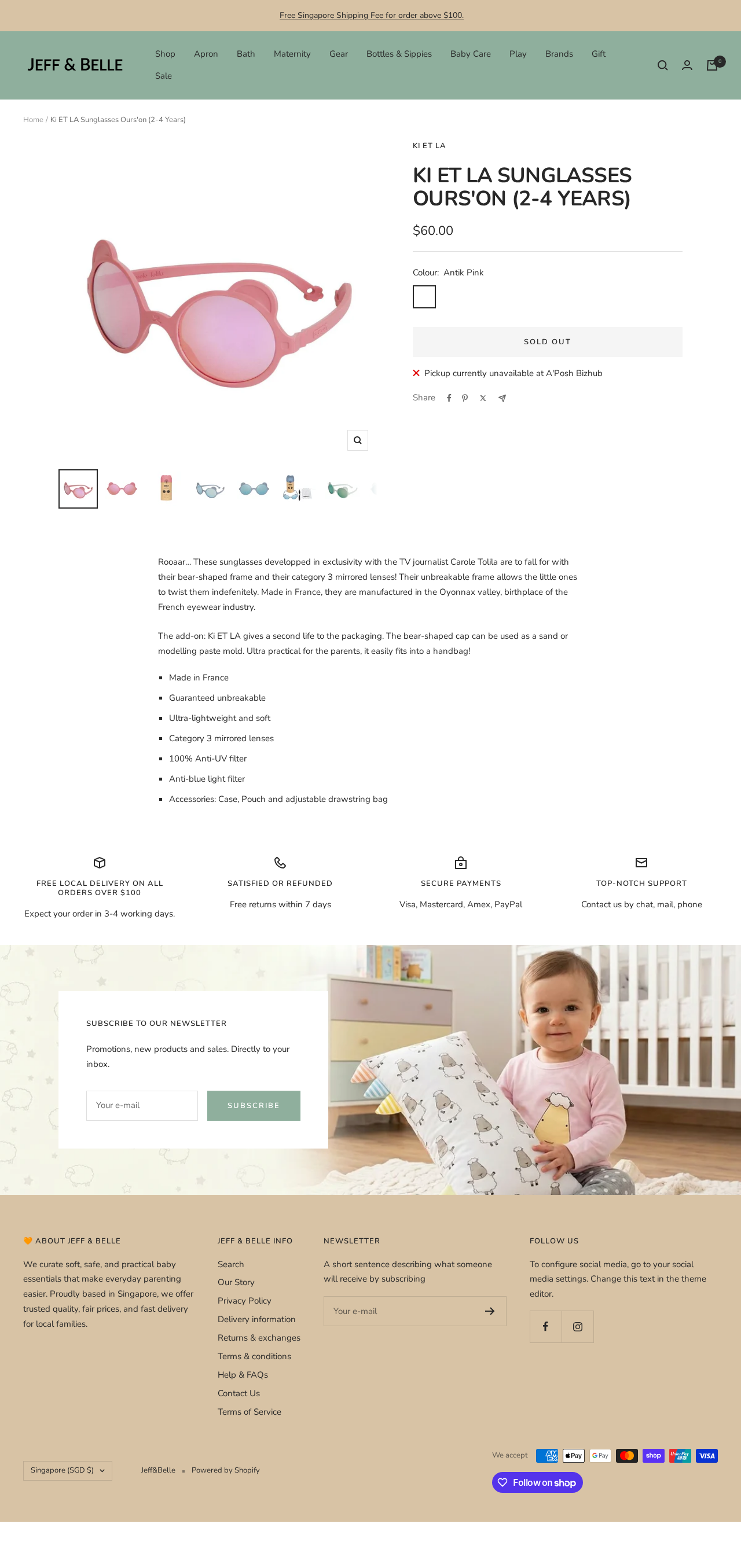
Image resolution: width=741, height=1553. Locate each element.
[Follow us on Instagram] (577, 1326)
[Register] (490, 1311)
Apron (206, 54)
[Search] (663, 65)
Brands (559, 54)
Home (33, 120)
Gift (599, 54)
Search (231, 1264)
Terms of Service (249, 1412)
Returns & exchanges (259, 1338)
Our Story (236, 1282)
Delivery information (257, 1319)
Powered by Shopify (226, 1470)
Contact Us (239, 1393)
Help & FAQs (243, 1375)
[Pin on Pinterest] (465, 398)
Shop (165, 54)
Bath (246, 54)
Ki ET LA (429, 146)
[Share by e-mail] (502, 398)
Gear (338, 54)
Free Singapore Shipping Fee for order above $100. (372, 15)
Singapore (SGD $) (62, 1470)
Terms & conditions (254, 1356)
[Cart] (712, 65)
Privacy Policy (245, 1301)
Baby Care (470, 54)
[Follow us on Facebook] (546, 1326)
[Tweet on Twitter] (483, 398)
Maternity (292, 54)
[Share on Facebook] (449, 398)
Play (518, 54)
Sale (163, 76)
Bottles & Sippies (399, 54)
